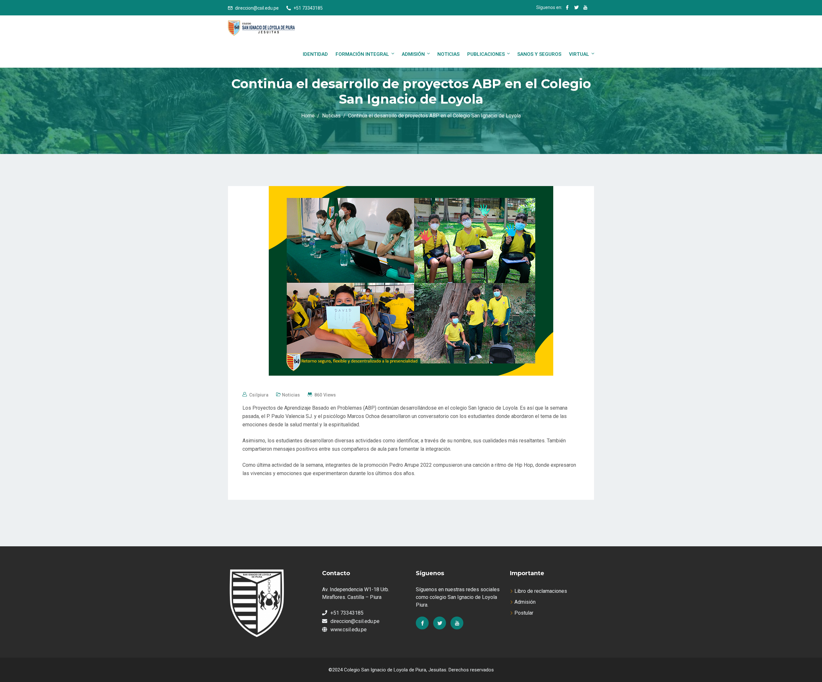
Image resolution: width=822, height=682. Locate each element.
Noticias (448, 54)
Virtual (579, 54)
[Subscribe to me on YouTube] (585, 8)
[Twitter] (439, 623)
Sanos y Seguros (539, 54)
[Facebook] (422, 623)
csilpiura (258, 394)
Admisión (413, 54)
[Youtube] (456, 623)
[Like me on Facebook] (567, 8)
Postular (523, 613)
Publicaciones (486, 54)
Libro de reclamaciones (540, 591)
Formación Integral (362, 54)
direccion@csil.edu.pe (257, 8)
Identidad (315, 54)
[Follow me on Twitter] (576, 8)
